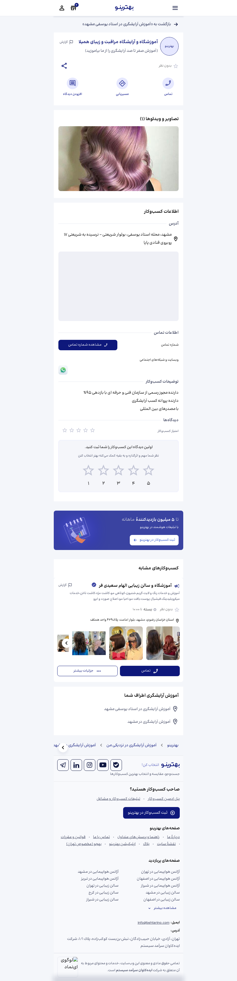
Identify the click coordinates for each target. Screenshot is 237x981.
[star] (65, 431)
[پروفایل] (62, 8)
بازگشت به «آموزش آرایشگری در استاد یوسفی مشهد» (126, 24)
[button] (118, 630)
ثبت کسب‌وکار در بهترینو (157, 540)
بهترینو (173, 745)
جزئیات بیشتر (83, 671)
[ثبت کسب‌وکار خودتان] (73, 8)
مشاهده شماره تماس (84, 345)
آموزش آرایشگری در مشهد (74, 745)
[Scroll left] (66, 643)
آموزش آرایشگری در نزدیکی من (131, 745)
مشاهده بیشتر (165, 908)
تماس (146, 671)
